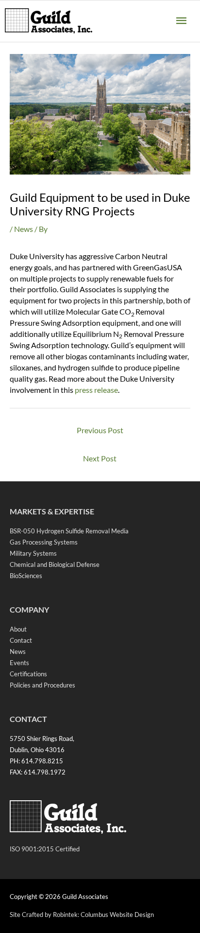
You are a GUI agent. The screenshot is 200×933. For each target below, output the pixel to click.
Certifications (28, 674)
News (23, 228)
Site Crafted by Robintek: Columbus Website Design (82, 914)
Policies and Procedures (42, 685)
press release (96, 389)
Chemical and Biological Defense (55, 564)
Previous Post (100, 430)
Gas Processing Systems (44, 542)
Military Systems (33, 553)
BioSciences (26, 576)
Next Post (100, 458)
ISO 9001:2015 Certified (45, 849)
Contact (21, 640)
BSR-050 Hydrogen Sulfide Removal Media (69, 531)
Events (19, 663)
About (18, 629)
